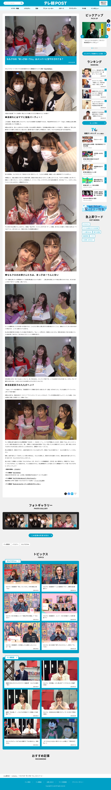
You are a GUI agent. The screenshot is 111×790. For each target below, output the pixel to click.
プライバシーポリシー (77, 782)
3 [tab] (95, 48)
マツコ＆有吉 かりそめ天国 (90, 228)
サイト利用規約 (63, 782)
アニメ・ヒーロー (48, 8)
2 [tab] (93, 48)
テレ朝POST (55, 3)
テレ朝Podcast (87, 232)
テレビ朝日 (27, 782)
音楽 (37, 8)
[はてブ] (72, 494)
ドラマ (92, 236)
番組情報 (85, 236)
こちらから (17, 469)
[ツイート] (65, 494)
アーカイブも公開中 (39, 480)
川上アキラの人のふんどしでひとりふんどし (24, 478)
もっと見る (94, 123)
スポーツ (61, 8)
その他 (84, 8)
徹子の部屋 (97, 232)
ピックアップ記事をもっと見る (93, 54)
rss (108, 29)
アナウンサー (73, 8)
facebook (108, 25)
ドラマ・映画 (15, 8)
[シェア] (69, 494)
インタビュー (95, 8)
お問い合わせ (50, 782)
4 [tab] (96, 48)
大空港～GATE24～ (88, 240)
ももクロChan (48, 69)
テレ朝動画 (7, 544)
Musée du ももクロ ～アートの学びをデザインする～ (26, 484)
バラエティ (27, 8)
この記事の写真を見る (40, 535)
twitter (108, 21)
